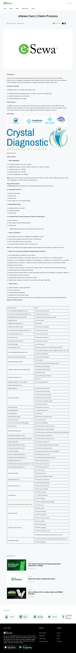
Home (4, 8)
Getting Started (42, 633)
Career (33, 8)
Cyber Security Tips (70, 617)
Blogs (11, 8)
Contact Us (59, 641)
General (42, 616)
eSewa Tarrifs (42, 638)
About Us (59, 633)
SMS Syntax (42, 635)
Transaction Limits (43, 641)
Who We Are (25, 8)
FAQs (58, 638)
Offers (17, 8)
